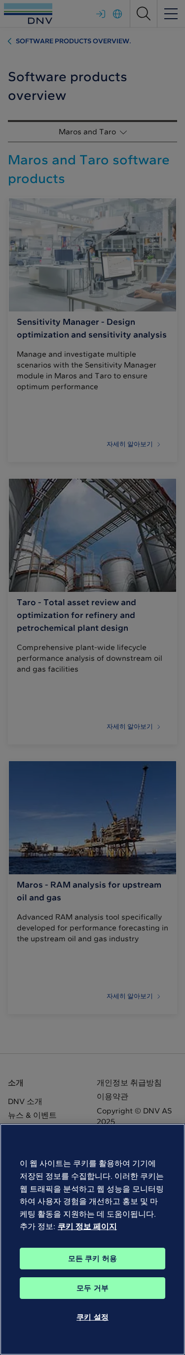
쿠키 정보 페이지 (87, 1226)
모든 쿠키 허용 (92, 1258)
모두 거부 (92, 1288)
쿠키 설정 (92, 1317)
